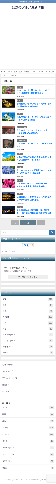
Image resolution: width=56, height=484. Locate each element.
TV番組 (26, 71)
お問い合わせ (7, 365)
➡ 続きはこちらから (28, 277)
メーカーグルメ (27, 335)
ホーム (3, 71)
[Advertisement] (28, 41)
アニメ (10, 71)
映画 (15, 71)
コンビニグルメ (27, 341)
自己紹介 (5, 391)
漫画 (20, 71)
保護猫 (27, 353)
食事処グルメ (27, 347)
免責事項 (5, 385)
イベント (34, 71)
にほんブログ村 (8, 251)
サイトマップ (7, 371)
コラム (41, 71)
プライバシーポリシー (10, 378)
